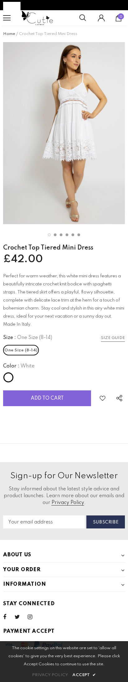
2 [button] (55, 234)
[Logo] (37, 18)
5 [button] (72, 234)
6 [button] (78, 234)
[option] (64, 133)
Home (9, 34)
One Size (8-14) (21, 350)
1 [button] (49, 234)
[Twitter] (20, 617)
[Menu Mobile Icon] (7, 18)
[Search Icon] (82, 18)
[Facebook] (8, 617)
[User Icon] (101, 18)
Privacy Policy (68, 502)
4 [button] (67, 234)
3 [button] (61, 234)
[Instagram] (33, 617)
